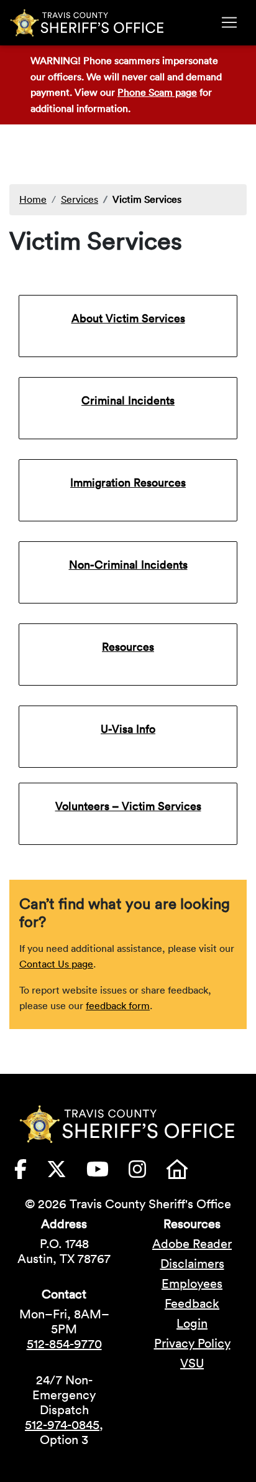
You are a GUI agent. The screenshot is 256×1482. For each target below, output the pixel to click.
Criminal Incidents (128, 400)
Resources (128, 647)
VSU (192, 1363)
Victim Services (146, 199)
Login (192, 1323)
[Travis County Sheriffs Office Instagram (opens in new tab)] (147, 1173)
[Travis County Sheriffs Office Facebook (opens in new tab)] (30, 1173)
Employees (192, 1283)
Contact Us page (56, 964)
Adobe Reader (192, 1243)
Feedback (192, 1303)
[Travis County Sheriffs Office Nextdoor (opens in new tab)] (187, 1173)
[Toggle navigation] (229, 22)
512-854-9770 (64, 1343)
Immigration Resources (128, 482)
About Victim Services (128, 318)
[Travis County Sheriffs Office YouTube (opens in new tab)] (107, 1173)
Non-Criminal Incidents (128, 564)
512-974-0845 (62, 1424)
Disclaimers (192, 1263)
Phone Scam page (157, 92)
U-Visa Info (128, 729)
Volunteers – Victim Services (128, 806)
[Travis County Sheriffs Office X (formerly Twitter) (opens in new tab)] (66, 1173)
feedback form (118, 1005)
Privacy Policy (192, 1343)
